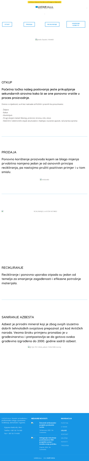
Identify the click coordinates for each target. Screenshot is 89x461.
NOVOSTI (64, 442)
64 (60, 2)
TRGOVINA (65, 445)
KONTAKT (64, 434)
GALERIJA (64, 438)
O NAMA (64, 427)
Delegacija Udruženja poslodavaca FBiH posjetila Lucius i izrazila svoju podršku (47, 441)
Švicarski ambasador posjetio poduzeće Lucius (47, 425)
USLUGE (64, 430)
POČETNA (64, 423)
